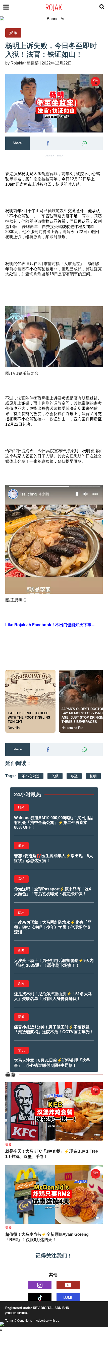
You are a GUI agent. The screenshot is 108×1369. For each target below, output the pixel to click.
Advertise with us (47, 1320)
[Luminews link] (68, 1297)
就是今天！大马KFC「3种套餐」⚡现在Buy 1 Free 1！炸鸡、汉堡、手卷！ (51, 1154)
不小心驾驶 (30, 776)
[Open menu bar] (6, 7)
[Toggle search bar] (102, 7)
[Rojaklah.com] (60, 7)
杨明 (93, 776)
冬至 (74, 776)
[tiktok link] (39, 1297)
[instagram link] (39, 1285)
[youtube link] (68, 1285)
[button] (48, 143)
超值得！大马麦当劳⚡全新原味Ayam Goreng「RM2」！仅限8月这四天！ (47, 1237)
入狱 (55, 776)
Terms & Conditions (18, 1320)
